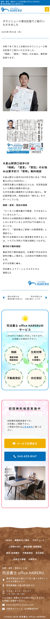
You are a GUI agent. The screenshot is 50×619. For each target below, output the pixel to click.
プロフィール (38, 540)
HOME (9, 540)
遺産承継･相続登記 (33, 546)
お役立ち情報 (19, 559)
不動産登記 (27, 552)
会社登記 (40, 552)
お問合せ (32, 559)
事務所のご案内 (22, 540)
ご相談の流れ (14, 546)
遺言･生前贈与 (13, 552)
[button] (47, 9)
